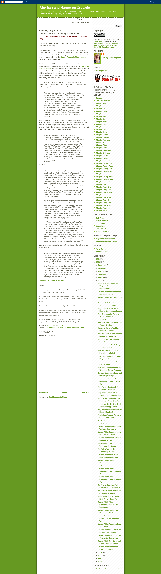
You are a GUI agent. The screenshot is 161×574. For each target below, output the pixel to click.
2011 (98, 259)
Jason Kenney (101, 226)
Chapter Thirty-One (103, 187)
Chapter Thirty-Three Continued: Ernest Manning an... (109, 471)
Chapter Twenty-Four (104, 169)
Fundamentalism (64, 327)
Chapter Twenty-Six (103, 174)
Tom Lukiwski (101, 229)
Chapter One (101, 106)
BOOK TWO (100, 143)
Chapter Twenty (102, 158)
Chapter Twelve (102, 135)
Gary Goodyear (102, 221)
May (100, 555)
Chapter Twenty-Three (104, 166)
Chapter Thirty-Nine (103, 208)
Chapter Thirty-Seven (104, 203)
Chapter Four (101, 114)
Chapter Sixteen (102, 148)
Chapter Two (101, 108)
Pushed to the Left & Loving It (107, 569)
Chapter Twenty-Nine (104, 182)
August (101, 277)
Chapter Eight (101, 124)
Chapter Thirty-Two (103, 190)
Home (64, 392)
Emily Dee (98, 41)
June (100, 552)
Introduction (101, 103)
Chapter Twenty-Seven (104, 177)
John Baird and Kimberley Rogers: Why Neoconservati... (108, 286)
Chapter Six (100, 119)
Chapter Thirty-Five (103, 197)
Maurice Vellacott (103, 231)
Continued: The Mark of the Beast (52, 280)
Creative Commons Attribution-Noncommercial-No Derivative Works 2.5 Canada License (106, 45)
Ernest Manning (51, 327)
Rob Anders (100, 218)
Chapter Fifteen (102, 145)
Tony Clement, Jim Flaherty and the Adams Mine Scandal (108, 316)
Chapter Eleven (102, 132)
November (102, 268)
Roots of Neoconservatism (106, 241)
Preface (99, 98)
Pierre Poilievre (102, 252)
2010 (98, 262)
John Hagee (100, 223)
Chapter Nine (101, 127)
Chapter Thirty (101, 184)
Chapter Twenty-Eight (104, 179)
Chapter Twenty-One (104, 161)
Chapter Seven (102, 122)
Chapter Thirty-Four (103, 195)
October (101, 271)
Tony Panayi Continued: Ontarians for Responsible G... (109, 381)
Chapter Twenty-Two (104, 163)
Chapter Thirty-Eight (104, 205)
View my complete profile (111, 58)
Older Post (85, 392)
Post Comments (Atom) (58, 397)
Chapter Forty (101, 210)
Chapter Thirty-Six (103, 200)
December (102, 265)
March (101, 561)
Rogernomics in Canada (105, 239)
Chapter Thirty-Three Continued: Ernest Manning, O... (109, 479)
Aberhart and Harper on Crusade (64, 7)
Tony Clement (101, 249)
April (100, 558)
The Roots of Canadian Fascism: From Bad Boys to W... (109, 518)
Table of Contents (103, 101)
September (102, 274)
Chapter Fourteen (103, 140)
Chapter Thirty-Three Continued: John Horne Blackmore (108, 504)
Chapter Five (101, 116)
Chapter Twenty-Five (104, 171)
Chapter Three (101, 111)
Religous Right (78, 327)
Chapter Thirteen (102, 137)
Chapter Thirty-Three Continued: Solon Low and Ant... (109, 463)
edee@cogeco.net (100, 71)
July (100, 280)
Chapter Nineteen (103, 156)
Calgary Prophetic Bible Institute (73, 57)
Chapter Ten (101, 129)
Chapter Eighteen (103, 153)
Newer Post (43, 392)
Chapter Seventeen (103, 150)
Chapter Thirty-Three (104, 192)
